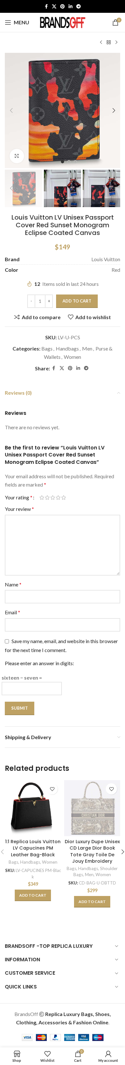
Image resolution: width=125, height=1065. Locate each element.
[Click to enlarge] (17, 156)
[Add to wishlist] (52, 789)
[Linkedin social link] (70, 6)
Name (13, 584)
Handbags (67, 348)
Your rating (18, 497)
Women (72, 357)
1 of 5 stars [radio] (42, 497)
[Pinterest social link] (62, 6)
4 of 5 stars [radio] (58, 497)
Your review (19, 509)
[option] (62, 161)
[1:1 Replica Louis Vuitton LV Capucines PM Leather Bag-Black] (33, 808)
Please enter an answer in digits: (39, 663)
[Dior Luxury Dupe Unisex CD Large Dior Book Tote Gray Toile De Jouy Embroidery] (92, 808)
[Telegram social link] (78, 6)
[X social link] (54, 6)
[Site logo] (62, 22)
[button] (11, 110)
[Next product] (116, 42)
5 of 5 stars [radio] (63, 497)
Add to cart (77, 300)
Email (12, 612)
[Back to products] (109, 42)
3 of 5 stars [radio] (52, 497)
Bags (47, 348)
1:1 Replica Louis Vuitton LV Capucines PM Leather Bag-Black (33, 848)
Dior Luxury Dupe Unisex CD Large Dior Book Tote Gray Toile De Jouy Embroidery (92, 851)
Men (87, 348)
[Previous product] (101, 42)
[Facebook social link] (46, 6)
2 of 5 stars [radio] (47, 497)
